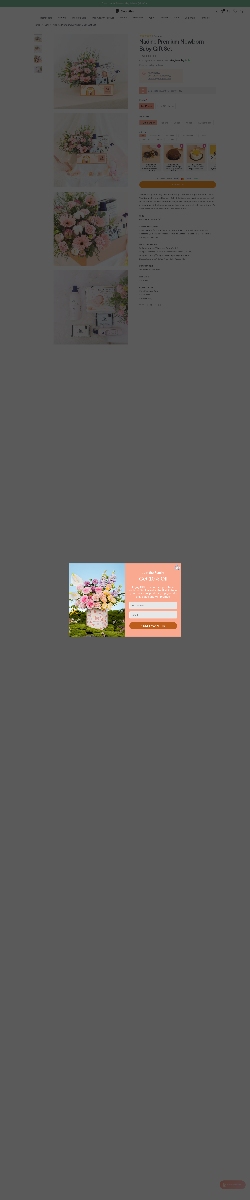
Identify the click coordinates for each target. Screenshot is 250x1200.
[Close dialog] (177, 568)
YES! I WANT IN (153, 625)
